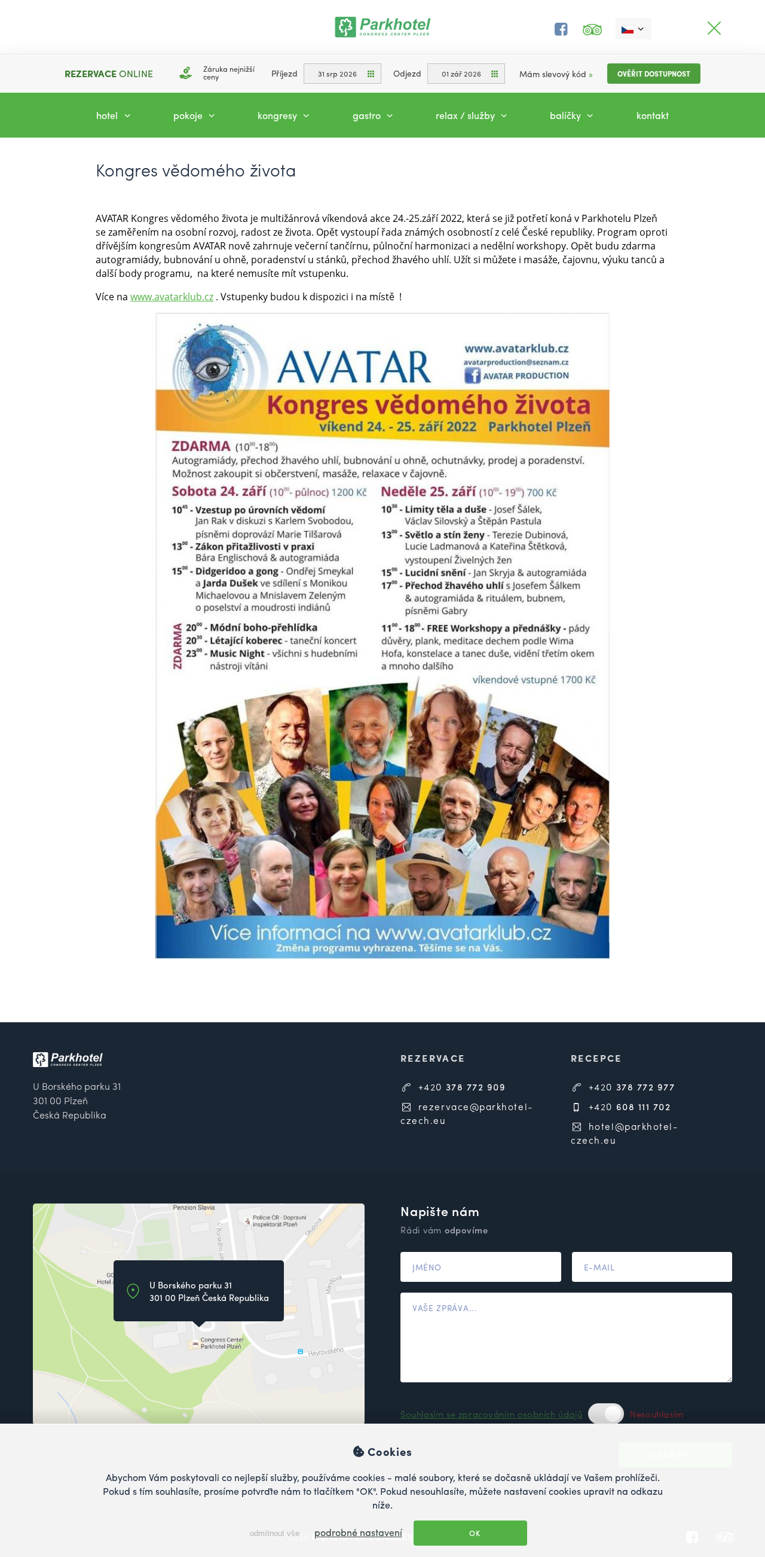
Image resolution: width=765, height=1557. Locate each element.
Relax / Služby (466, 115)
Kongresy (278, 115)
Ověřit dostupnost (653, 73)
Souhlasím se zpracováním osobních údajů (491, 1413)
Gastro (368, 115)
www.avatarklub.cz (171, 296)
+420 (460, 1086)
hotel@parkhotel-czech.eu (624, 1133)
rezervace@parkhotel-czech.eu (466, 1113)
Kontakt (653, 115)
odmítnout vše (273, 1533)
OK (474, 1533)
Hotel (108, 115)
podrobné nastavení (358, 1532)
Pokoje (189, 115)
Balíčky (566, 115)
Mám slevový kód (556, 74)
